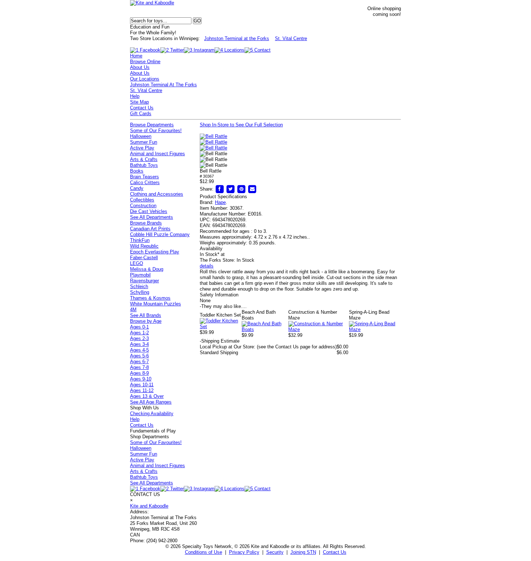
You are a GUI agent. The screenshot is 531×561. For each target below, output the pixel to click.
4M (133, 309)
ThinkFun (140, 240)
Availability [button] (211, 248)
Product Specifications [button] (223, 196)
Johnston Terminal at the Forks (236, 38)
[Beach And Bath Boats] (265, 329)
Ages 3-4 (139, 344)
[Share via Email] (252, 189)
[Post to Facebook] (219, 189)
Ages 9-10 (140, 379)
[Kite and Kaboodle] (152, 2)
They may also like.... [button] (223, 306)
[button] (213, 136)
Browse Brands (146, 223)
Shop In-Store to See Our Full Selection (241, 124)
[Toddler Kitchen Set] (221, 326)
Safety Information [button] (219, 294)
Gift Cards (140, 113)
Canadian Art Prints (150, 228)
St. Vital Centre (291, 38)
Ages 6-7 (139, 361)
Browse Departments (152, 124)
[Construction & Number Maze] (318, 329)
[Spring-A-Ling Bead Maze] (375, 329)
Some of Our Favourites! (156, 130)
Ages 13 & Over (147, 396)
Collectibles (142, 200)
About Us (140, 67)
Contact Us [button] (334, 552)
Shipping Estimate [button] (219, 341)
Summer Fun (143, 142)
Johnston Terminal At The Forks (163, 84)
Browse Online (145, 61)
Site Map (139, 102)
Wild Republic (144, 246)
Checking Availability (151, 413)
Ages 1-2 (139, 332)
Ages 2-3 (139, 338)
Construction (143, 205)
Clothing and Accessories (156, 194)
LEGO (136, 263)
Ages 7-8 (139, 367)
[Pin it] (241, 189)
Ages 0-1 (139, 327)
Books (136, 171)
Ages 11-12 (142, 390)
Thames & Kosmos (150, 298)
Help (134, 96)
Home (136, 55)
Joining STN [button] (303, 552)
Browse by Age (145, 321)
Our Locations (144, 79)
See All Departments (151, 217)
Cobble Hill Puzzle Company (160, 234)
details (206, 266)
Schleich (139, 286)
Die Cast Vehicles (148, 211)
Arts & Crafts (143, 159)
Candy (136, 188)
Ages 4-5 (139, 350)
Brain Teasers (144, 176)
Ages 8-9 (139, 373)
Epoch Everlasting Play (154, 252)
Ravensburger (144, 280)
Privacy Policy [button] (244, 552)
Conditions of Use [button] (203, 552)
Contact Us (142, 107)
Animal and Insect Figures (157, 153)
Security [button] (275, 552)
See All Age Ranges (151, 402)
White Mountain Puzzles (155, 303)
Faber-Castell (144, 257)
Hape (220, 202)
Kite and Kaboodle (149, 506)
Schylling (139, 292)
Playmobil (140, 275)
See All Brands (145, 315)
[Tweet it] (230, 189)
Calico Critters (145, 182)
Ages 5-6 (139, 355)
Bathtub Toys (144, 165)
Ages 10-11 (142, 384)
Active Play (142, 148)
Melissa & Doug (146, 269)
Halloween (140, 136)
